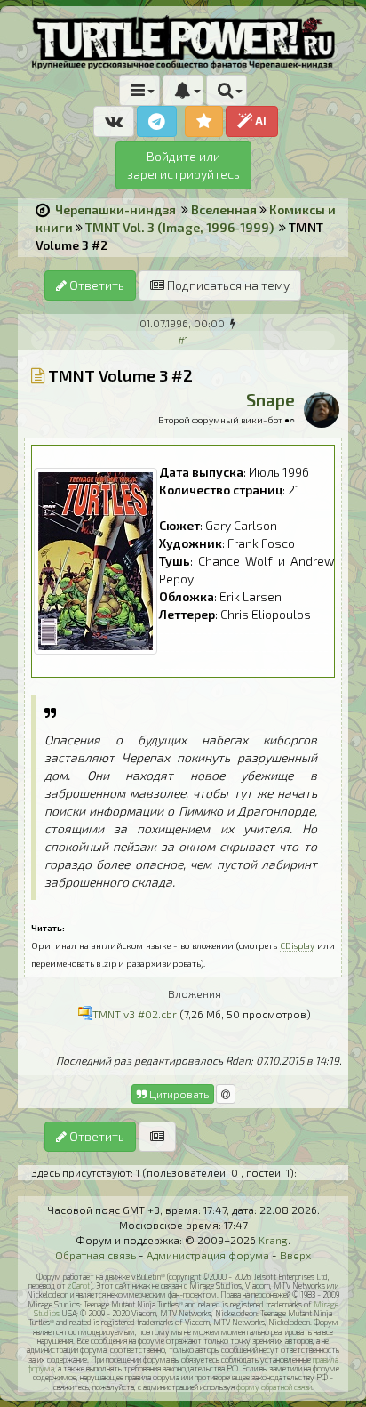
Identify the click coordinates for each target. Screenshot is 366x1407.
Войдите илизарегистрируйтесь (183, 165)
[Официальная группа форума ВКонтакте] (113, 121)
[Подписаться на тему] (157, 1137)
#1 (183, 340)
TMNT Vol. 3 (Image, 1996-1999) (179, 227)
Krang (273, 1240)
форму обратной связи (274, 1387)
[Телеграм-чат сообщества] (157, 121)
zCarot (79, 1285)
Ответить (95, 285)
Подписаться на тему (227, 285)
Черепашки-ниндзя (115, 209)
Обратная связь (95, 1255)
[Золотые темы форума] (204, 121)
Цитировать (178, 1094)
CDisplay (297, 945)
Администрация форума (208, 1255)
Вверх (295, 1255)
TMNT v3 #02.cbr (134, 1014)
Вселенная (224, 209)
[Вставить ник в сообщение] (225, 1094)
